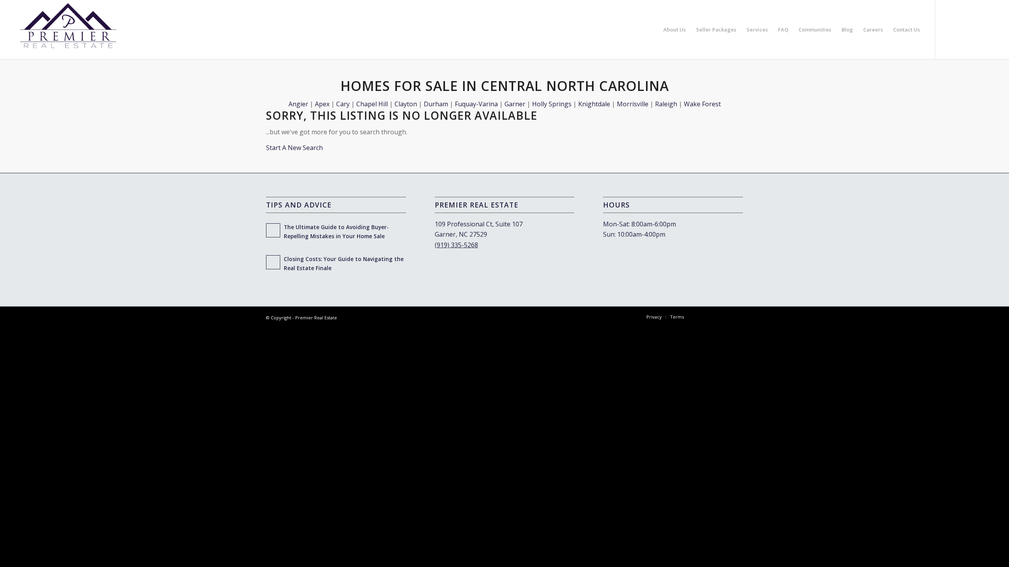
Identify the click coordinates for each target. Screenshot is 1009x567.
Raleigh (666, 104)
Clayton (406, 104)
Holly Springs (552, 104)
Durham (436, 104)
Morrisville (632, 104)
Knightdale (594, 104)
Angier (298, 104)
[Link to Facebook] (947, 29)
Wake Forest (702, 104)
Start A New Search (294, 147)
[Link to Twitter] (971, 29)
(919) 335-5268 (456, 245)
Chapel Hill (372, 104)
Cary (343, 104)
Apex (322, 104)
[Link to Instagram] (959, 29)
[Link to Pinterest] (983, 29)
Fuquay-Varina (476, 104)
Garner (514, 104)
